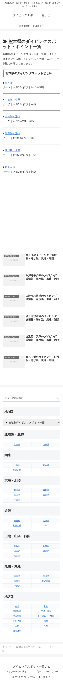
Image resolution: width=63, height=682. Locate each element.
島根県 (46, 546)
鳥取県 (17, 546)
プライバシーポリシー (46, 671)
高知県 (17, 555)
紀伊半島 (17, 621)
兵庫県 (46, 520)
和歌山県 (17, 525)
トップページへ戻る (16, 671)
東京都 (46, 465)
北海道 (17, 444)
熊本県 (17, 581)
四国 (46, 621)
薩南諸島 (17, 630)
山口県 (17, 551)
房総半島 (17, 611)
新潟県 (17, 490)
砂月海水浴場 (12, 133)
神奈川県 (17, 470)
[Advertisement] (31, 217)
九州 (46, 626)
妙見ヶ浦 (10, 167)
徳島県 (46, 551)
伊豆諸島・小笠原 (45, 616)
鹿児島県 (46, 581)
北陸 (46, 606)
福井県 (17, 495)
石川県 (46, 490)
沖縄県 (17, 586)
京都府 (17, 520)
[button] (57, 398)
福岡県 (17, 576)
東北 (17, 606)
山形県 (46, 444)
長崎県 (46, 576)
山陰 (17, 626)
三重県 (17, 500)
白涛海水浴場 (12, 116)
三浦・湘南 (46, 611)
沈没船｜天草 (12, 150)
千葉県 (17, 465)
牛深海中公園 (12, 99)
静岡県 (46, 495)
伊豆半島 (17, 616)
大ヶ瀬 (9, 82)
